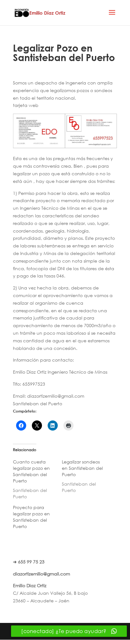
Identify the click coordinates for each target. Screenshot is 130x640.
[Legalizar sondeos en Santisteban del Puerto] (86, 476)
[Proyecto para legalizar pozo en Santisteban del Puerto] (37, 518)
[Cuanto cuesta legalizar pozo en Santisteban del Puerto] (37, 479)
